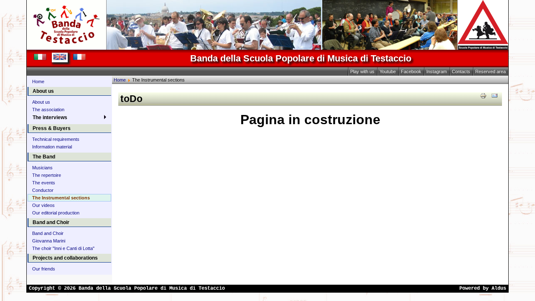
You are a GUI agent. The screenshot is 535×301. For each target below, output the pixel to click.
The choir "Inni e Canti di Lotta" (63, 248)
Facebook (411, 71)
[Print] (483, 95)
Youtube (388, 71)
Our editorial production (55, 212)
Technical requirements (55, 139)
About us (41, 102)
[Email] (494, 95)
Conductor (43, 190)
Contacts (461, 71)
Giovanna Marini (48, 240)
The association (48, 109)
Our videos (43, 205)
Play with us (362, 71)
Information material (52, 146)
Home (38, 81)
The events (43, 182)
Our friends (43, 268)
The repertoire (46, 175)
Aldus (499, 288)
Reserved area (490, 71)
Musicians (42, 167)
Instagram (436, 71)
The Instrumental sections (61, 197)
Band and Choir (48, 233)
